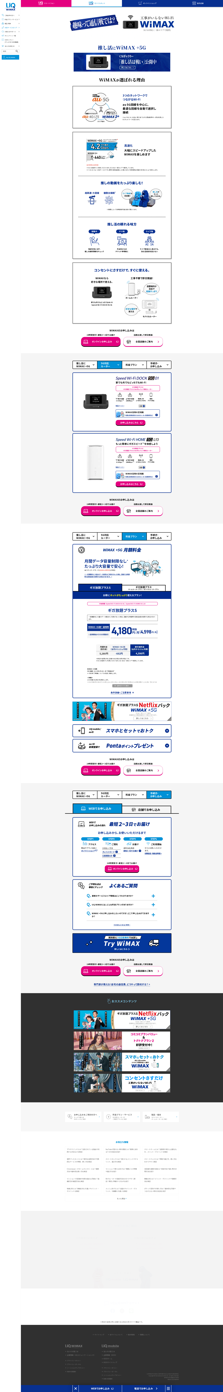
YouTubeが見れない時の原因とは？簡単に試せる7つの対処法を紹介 (122, 1150)
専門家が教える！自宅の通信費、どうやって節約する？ (121, 984)
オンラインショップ (88, 851)
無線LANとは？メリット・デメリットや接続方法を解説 (160, 1180)
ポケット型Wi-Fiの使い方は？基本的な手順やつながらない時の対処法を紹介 (160, 1189)
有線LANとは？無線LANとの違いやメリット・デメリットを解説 (83, 1189)
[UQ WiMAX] (10, 6)
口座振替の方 (107, 855)
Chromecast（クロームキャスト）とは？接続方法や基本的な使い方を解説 (83, 1170)
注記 (140, 406)
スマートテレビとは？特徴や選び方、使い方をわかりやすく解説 (160, 1160)
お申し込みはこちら (129, 422)
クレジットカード (108, 852)
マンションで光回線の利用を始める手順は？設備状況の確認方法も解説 (83, 1180)
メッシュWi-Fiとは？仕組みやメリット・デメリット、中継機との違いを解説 (121, 1189)
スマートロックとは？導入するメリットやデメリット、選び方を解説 (122, 1160)
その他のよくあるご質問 (121, 925)
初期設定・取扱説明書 (153, 853)
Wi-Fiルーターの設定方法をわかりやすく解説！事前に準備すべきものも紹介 (120, 1180)
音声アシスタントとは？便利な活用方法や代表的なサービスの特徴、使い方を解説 (83, 1160)
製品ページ (119, 406)
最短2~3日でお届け (130, 851)
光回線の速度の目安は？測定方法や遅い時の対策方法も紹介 (160, 1170)
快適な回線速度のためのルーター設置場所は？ (139, 415)
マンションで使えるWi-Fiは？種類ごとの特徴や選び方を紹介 (121, 1170)
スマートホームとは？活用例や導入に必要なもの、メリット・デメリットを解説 (160, 1150)
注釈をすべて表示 (123, 686)
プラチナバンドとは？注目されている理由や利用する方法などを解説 (83, 1150)
